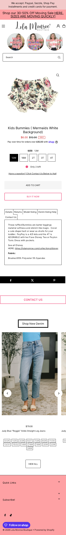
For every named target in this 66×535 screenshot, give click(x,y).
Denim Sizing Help (47, 212)
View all (33, 464)
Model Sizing (30, 212)
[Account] (58, 26)
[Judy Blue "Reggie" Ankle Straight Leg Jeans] (30, 373)
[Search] (59, 57)
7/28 (36, 440)
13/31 (7, 444)
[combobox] (33, 57)
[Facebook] (5, 515)
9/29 (44, 440)
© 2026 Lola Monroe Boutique (17, 530)
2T (33, 157)
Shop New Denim (33, 323)
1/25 (14, 440)
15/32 (15, 444)
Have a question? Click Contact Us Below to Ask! (32, 173)
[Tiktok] (11, 515)
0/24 (7, 440)
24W (29, 448)
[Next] (58, 393)
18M (23, 157)
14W (23, 444)
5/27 (29, 440)
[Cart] (63, 26)
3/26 (22, 440)
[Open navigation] (7, 26)
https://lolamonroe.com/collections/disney (36, 248)
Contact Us (10, 217)
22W (53, 444)
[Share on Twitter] (32, 279)
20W (45, 444)
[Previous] (7, 393)
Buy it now (33, 196)
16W (31, 444)
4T (51, 157)
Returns (18, 212)
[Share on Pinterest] (54, 279)
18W (38, 444)
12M (14, 157)
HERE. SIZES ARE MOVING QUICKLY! (37, 14)
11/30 (52, 440)
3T (42, 157)
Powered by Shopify (44, 530)
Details (8, 212)
